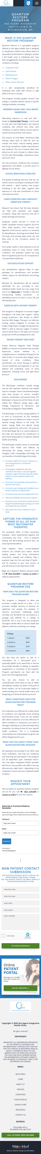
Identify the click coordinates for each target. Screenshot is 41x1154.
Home (20, 1079)
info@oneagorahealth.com (20, 881)
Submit (6, 841)
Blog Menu (20, 1074)
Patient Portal (15, 879)
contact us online (30, 574)
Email (4, 829)
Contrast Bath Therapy (19, 121)
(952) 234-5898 (14, 574)
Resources (20, 1110)
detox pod (15, 292)
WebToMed (30, 1151)
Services (20, 1089)
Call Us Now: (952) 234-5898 (20, 1135)
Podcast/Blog (20, 1099)
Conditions (20, 1094)
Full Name (6, 819)
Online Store (20, 1104)
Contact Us (20, 1115)
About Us (20, 1084)
